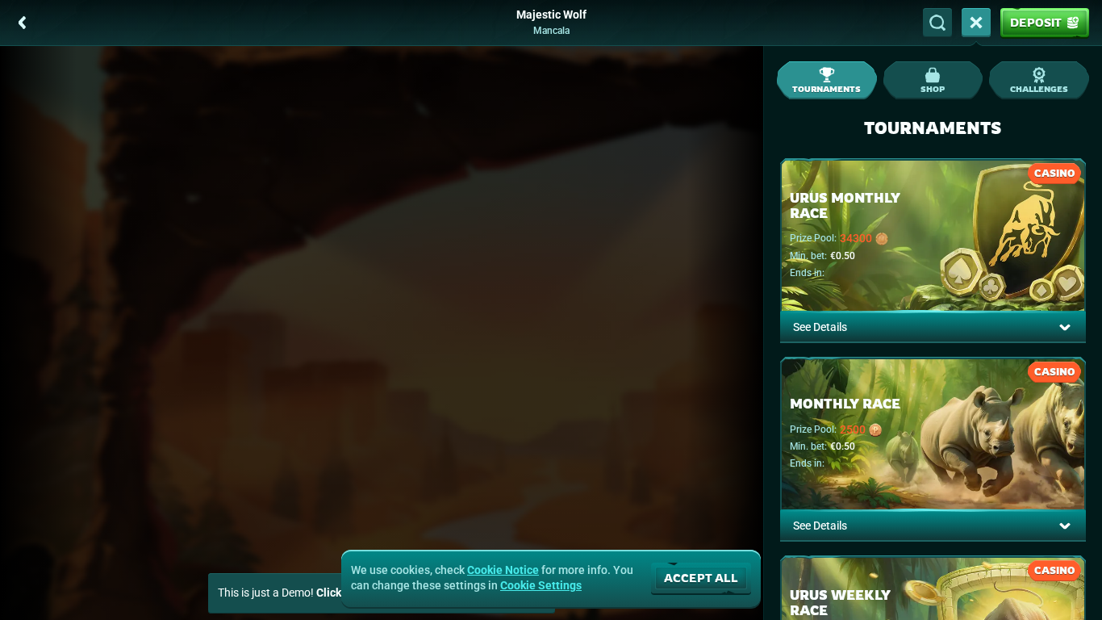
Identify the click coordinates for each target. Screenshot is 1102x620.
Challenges (1039, 89)
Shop (932, 89)
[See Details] (1065, 327)
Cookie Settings (541, 585)
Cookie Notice (503, 569)
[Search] (937, 22)
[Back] (22, 22)
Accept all (701, 577)
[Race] (976, 22)
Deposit (1036, 22)
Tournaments (826, 89)
